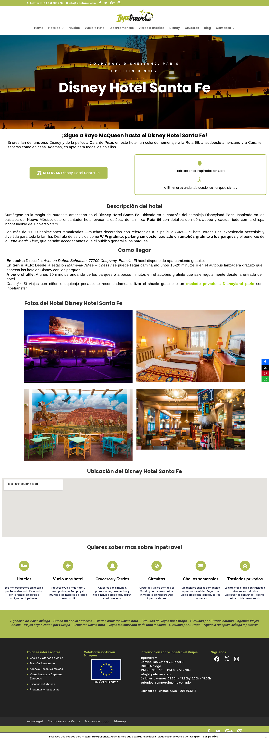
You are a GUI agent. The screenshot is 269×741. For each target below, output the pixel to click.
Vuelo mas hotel (68, 579)
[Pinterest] (265, 373)
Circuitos (156, 579)
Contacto (223, 28)
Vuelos (74, 28)
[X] (227, 659)
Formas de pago (97, 721)
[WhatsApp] (265, 379)
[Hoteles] (24, 566)
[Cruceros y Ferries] (112, 566)
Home (38, 28)
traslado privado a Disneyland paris (220, 284)
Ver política (210, 736)
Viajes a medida (151, 28)
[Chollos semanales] (201, 566)
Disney (174, 28)
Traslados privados (245, 579)
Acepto (195, 736)
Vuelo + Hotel (95, 28)
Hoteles (54, 28)
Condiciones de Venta (64, 721)
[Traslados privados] (245, 566)
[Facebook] (217, 659)
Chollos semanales (200, 579)
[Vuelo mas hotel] (68, 566)
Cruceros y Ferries (112, 579)
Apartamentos (122, 28)
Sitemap (119, 721)
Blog (207, 28)
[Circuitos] (156, 566)
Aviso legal (35, 721)
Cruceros (192, 28)
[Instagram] (236, 659)
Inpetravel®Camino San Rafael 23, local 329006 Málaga (162, 662)
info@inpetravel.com (155, 674)
